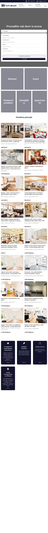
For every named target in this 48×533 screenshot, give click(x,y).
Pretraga (25, 59)
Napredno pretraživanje (24, 56)
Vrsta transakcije (6, 35)
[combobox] (24, 38)
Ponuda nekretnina (21, 5)
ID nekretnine (5, 48)
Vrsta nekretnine (6, 39)
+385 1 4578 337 (31, 1)
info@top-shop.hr (42, 1)
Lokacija (4, 44)
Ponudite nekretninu (38, 5)
